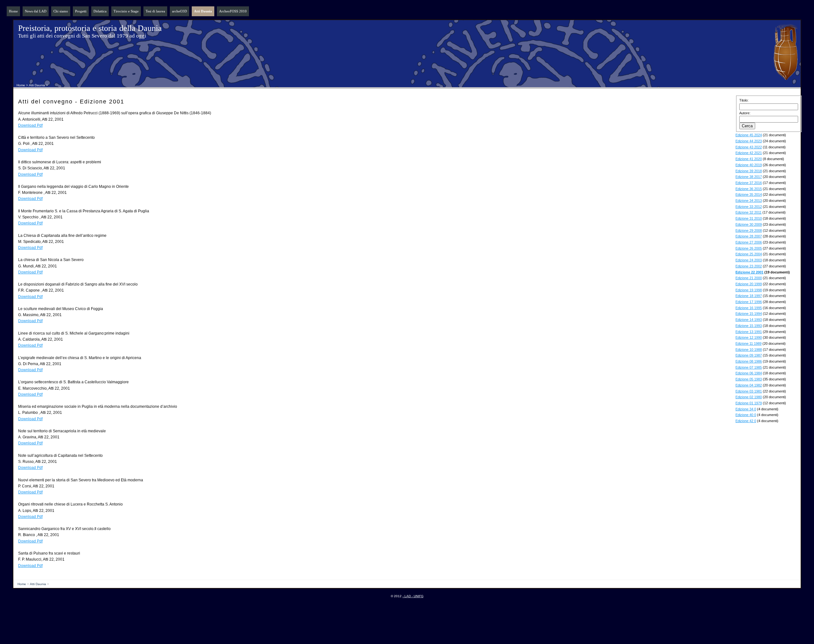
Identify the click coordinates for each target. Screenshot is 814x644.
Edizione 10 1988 (748, 349)
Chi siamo (60, 11)
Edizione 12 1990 (748, 337)
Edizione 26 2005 (748, 248)
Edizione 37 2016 (748, 183)
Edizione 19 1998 (748, 290)
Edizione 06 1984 (748, 373)
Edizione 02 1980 (748, 397)
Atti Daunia (203, 11)
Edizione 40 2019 (748, 165)
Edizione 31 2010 (748, 218)
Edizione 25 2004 (748, 254)
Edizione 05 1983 (748, 379)
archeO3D (179, 11)
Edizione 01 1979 (748, 403)
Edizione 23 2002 (748, 266)
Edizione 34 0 (745, 409)
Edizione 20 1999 (748, 284)
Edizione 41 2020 (748, 159)
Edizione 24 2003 (748, 260)
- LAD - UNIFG (413, 596)
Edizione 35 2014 (748, 194)
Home (13, 11)
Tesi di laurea (155, 11)
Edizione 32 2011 (748, 212)
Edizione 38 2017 (748, 177)
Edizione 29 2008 (748, 230)
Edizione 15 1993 (748, 326)
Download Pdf (30, 125)
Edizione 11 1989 (748, 343)
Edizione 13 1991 (748, 332)
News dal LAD (35, 11)
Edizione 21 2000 (748, 278)
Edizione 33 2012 (748, 207)
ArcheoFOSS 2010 (233, 11)
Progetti (80, 11)
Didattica (100, 11)
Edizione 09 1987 (748, 355)
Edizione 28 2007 (748, 236)
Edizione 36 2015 (748, 189)
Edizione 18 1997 (748, 296)
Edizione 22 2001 (749, 272)
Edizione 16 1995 (748, 308)
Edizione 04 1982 (748, 385)
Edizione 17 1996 (748, 302)
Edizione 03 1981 (748, 391)
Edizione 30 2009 (748, 224)
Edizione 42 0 (745, 421)
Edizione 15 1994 (748, 313)
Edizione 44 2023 (748, 141)
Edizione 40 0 (745, 415)
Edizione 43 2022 (748, 147)
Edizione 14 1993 (748, 320)
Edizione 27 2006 (748, 242)
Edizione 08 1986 (748, 361)
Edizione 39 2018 (748, 171)
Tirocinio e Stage (126, 11)
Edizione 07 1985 (748, 367)
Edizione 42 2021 (748, 153)
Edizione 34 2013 (748, 200)
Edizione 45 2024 (748, 135)
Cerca (747, 126)
